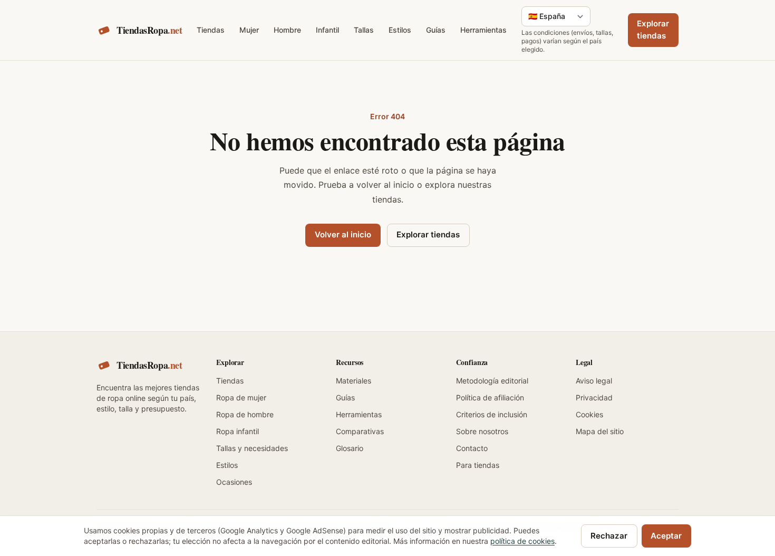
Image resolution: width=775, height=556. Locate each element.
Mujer (249, 29)
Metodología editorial (492, 380)
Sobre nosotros (482, 431)
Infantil (327, 29)
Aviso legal (594, 380)
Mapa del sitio (600, 431)
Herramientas (483, 29)
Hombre (287, 29)
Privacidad (594, 397)
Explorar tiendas (653, 29)
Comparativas (360, 431)
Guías (435, 29)
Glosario (349, 448)
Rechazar (608, 536)
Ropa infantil (237, 431)
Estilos (400, 29)
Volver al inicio (343, 234)
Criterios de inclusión (491, 414)
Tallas (364, 29)
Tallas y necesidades (252, 448)
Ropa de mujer (241, 397)
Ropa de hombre (245, 414)
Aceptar (666, 536)
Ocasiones (234, 481)
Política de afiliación (490, 397)
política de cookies (522, 540)
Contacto (472, 448)
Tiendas (211, 29)
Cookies (589, 414)
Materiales (353, 380)
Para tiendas (477, 465)
